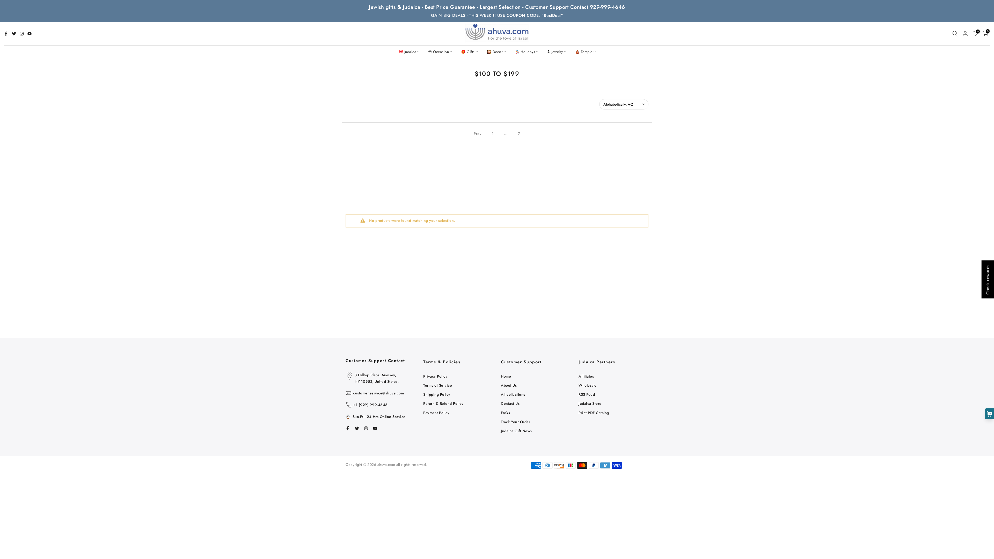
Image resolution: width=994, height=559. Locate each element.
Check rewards (987, 279)
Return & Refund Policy (443, 403)
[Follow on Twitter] (14, 34)
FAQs (505, 412)
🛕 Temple (584, 51)
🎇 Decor (495, 51)
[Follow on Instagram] (22, 34)
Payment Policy (436, 412)
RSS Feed (587, 394)
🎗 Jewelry (555, 51)
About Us (509, 385)
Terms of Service (437, 385)
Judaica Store (590, 403)
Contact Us (510, 403)
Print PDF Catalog (594, 412)
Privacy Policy (435, 376)
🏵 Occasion (438, 51)
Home (506, 376)
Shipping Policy (436, 394)
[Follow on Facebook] (6, 34)
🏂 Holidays (525, 51)
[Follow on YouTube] (29, 34)
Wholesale (588, 385)
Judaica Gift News (516, 430)
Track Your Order (515, 421)
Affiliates (586, 376)
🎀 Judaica (407, 51)
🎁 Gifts (468, 51)
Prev (477, 133)
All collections (513, 394)
